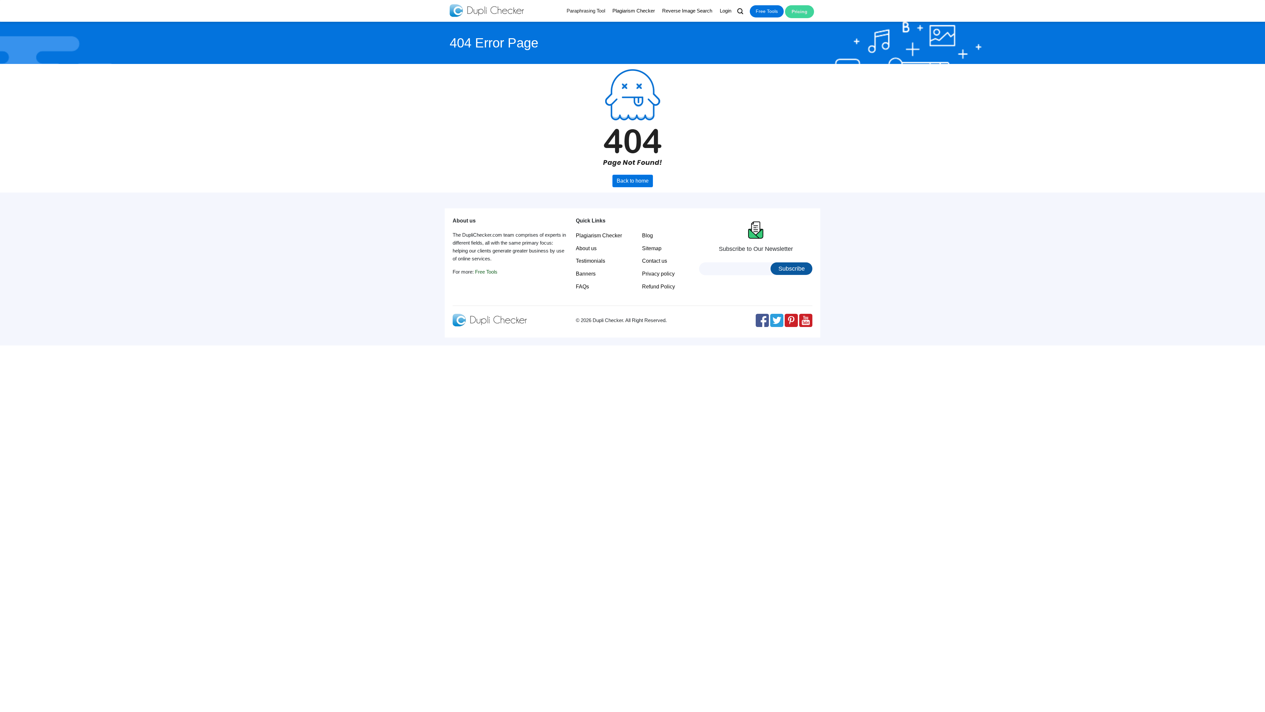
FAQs (582, 286)
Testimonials (590, 261)
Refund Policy (658, 286)
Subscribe (791, 268)
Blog (647, 235)
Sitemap (651, 248)
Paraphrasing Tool (586, 11)
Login (725, 11)
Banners (586, 274)
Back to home (633, 181)
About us (586, 248)
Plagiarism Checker (633, 11)
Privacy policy (658, 274)
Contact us (654, 261)
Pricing (799, 11)
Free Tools (767, 11)
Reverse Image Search (687, 11)
